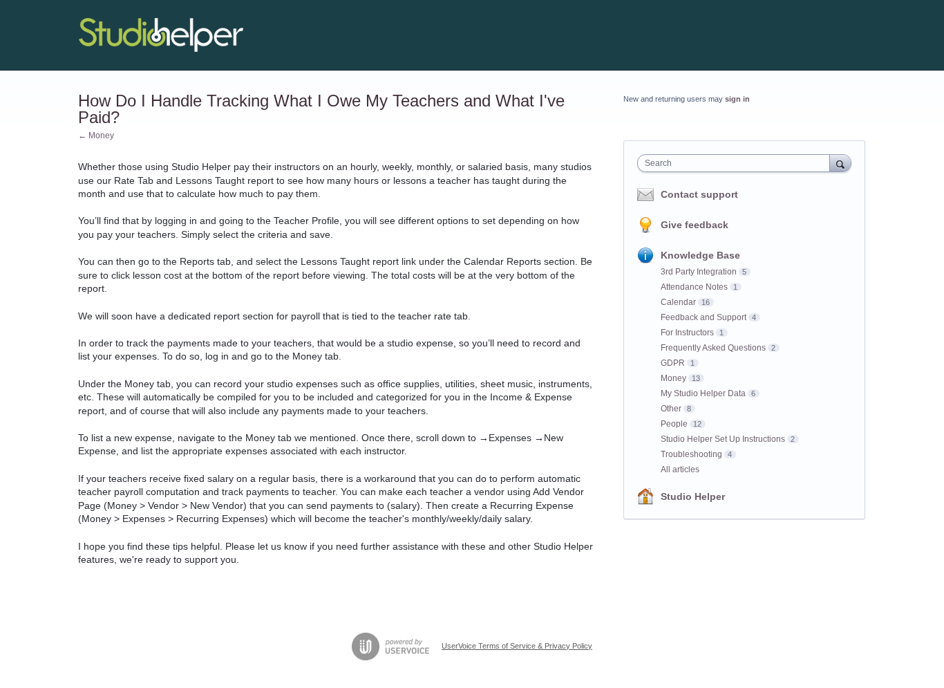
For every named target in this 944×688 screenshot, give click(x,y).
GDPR (673, 363)
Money (673, 378)
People (674, 424)
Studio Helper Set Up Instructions (723, 439)
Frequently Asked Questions (713, 348)
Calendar (678, 302)
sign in (737, 99)
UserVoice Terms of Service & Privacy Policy (517, 646)
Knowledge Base (700, 255)
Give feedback (694, 224)
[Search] (840, 162)
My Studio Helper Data (703, 393)
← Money (96, 135)
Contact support (699, 194)
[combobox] (737, 163)
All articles (680, 469)
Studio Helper (693, 496)
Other (671, 408)
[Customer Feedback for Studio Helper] (161, 35)
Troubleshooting (691, 454)
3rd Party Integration (699, 272)
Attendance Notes (694, 287)
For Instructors (687, 332)
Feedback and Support (703, 317)
